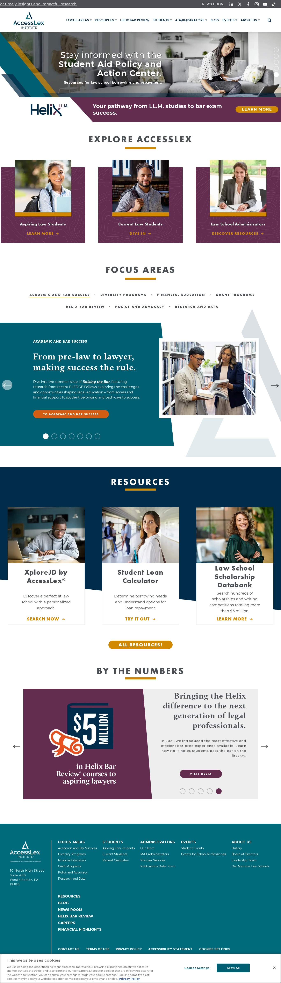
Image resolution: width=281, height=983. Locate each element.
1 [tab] (276, 49)
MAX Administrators (154, 854)
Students (112, 842)
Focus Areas (71, 842)
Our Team (147, 848)
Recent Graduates (115, 860)
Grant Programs (69, 866)
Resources (69, 896)
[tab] (79, 20)
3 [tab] (276, 62)
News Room (213, 4)
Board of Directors (245, 854)
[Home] (29, 20)
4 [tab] (276, 68)
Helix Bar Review (75, 916)
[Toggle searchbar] (267, 20)
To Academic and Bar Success (71, 414)
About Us (242, 842)
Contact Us (68, 949)
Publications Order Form (157, 866)
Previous (7, 385)
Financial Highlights (79, 929)
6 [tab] (89, 436)
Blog (63, 903)
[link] (135, 20)
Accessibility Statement (170, 949)
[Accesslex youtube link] (265, 4)
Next (276, 385)
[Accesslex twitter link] (240, 4)
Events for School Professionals (203, 854)
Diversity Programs (72, 854)
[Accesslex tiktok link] (273, 4)
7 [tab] (97, 436)
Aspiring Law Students (118, 848)
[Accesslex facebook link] (248, 4)
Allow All (233, 967)
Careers (66, 923)
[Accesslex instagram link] (256, 4)
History (237, 848)
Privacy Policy (129, 949)
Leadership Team (244, 860)
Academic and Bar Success (77, 848)
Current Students (114, 854)
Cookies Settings (214, 949)
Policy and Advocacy (73, 872)
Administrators (157, 842)
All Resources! (140, 644)
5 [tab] (276, 74)
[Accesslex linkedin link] (231, 4)
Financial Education (72, 860)
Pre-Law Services (152, 860)
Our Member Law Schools (250, 866)
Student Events (192, 848)
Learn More (257, 109)
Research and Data (72, 878)
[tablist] (164, 20)
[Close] (274, 967)
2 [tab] (276, 56)
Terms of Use (97, 949)
